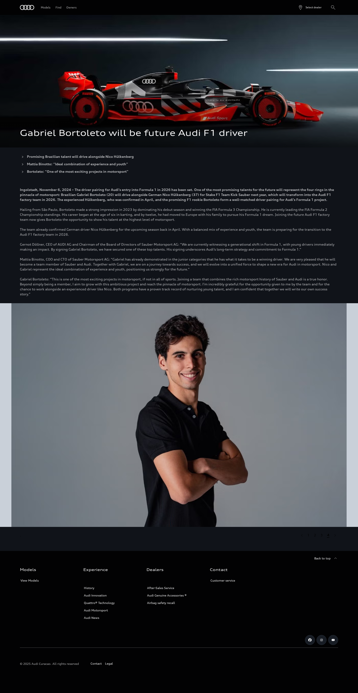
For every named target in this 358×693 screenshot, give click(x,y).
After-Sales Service (160, 588)
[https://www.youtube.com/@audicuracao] (333, 640)
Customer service (222, 580)
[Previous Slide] (301, 535)
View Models (30, 580)
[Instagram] (322, 640)
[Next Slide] (334, 535)
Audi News (91, 617)
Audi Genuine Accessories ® (167, 595)
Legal (109, 663)
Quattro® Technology (99, 603)
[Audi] (27, 7)
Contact (96, 663)
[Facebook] (310, 640)
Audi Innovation (95, 595)
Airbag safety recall (161, 603)
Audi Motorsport (96, 610)
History (89, 588)
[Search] (333, 7)
